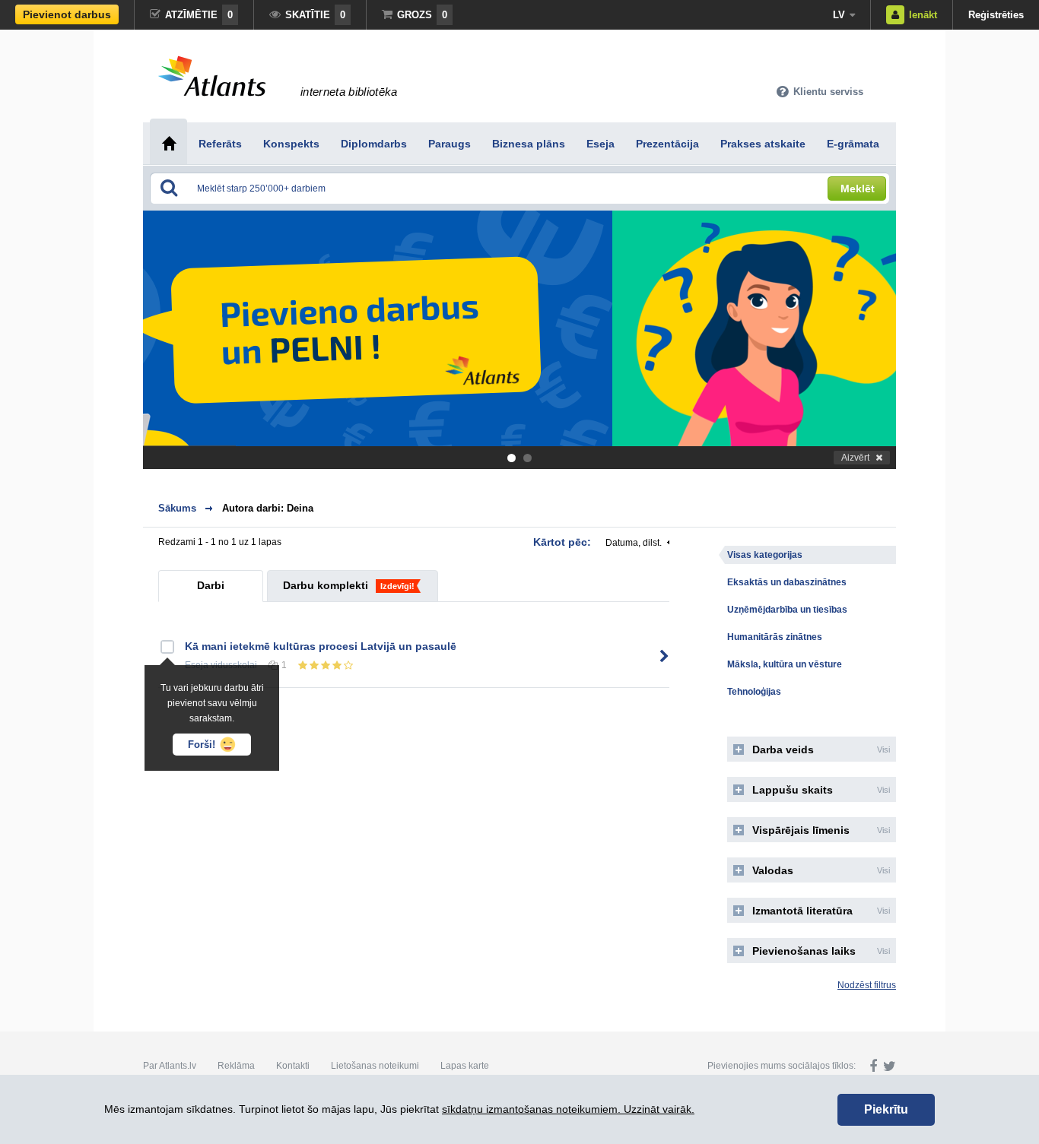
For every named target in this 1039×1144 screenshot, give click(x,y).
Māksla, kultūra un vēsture (784, 664)
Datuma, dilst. (633, 542)
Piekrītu (886, 1109)
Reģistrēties (996, 15)
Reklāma (236, 1065)
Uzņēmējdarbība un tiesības (787, 609)
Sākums (177, 508)
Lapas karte (464, 1065)
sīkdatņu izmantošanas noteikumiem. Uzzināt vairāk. (568, 1109)
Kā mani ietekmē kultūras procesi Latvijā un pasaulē (320, 646)
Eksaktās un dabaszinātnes (787, 582)
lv (839, 15)
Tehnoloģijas (754, 691)
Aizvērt (855, 457)
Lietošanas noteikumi (375, 1065)
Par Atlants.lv (169, 1065)
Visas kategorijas (764, 555)
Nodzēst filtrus (866, 985)
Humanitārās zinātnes (774, 637)
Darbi (210, 585)
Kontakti (293, 1065)
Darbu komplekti (325, 585)
